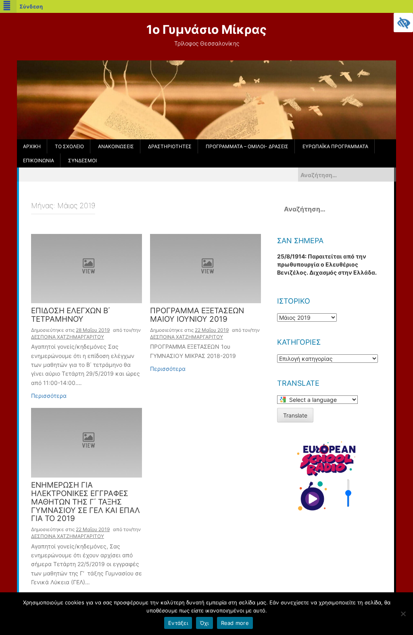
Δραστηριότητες (170, 146)
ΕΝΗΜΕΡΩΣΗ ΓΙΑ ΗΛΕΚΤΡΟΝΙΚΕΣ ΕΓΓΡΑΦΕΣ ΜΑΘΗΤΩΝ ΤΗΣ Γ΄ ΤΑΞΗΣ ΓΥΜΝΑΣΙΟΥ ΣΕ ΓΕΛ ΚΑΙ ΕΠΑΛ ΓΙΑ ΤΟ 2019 (85, 502)
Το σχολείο (69, 146)
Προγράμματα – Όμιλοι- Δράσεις (247, 146)
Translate (295, 415)
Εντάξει (178, 623)
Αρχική (32, 146)
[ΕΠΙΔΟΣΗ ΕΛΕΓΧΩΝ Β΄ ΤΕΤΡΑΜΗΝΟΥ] (86, 268)
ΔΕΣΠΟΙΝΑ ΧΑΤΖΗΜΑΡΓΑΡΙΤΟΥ (67, 337)
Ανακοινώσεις (116, 146)
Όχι (204, 623)
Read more (235, 623)
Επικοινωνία (38, 160)
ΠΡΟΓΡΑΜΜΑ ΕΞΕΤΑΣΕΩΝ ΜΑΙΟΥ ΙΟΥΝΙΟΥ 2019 (197, 315)
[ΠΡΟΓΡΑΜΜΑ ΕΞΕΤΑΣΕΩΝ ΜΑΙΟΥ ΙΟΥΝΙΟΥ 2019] (205, 268)
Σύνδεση (31, 6)
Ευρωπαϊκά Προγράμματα (335, 146)
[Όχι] (403, 614)
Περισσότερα (49, 395)
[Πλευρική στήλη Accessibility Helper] (403, 22)
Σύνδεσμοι (82, 160)
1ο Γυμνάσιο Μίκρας (206, 29)
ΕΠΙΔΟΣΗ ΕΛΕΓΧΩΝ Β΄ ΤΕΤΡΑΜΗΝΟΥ (70, 315)
